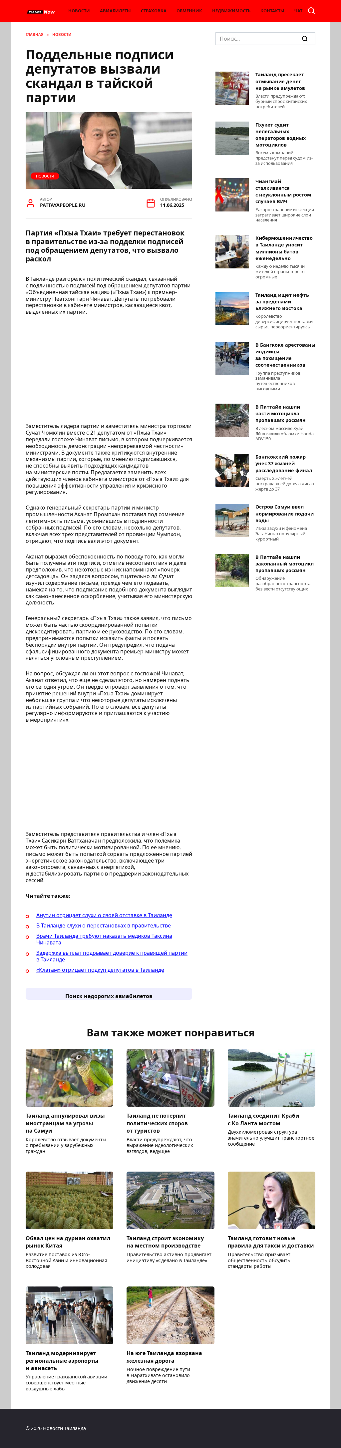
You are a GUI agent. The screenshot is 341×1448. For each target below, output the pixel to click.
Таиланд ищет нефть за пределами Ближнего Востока (282, 301)
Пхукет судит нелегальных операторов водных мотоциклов (280, 135)
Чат (298, 11)
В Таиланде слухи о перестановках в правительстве (103, 925)
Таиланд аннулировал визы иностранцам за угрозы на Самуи (65, 1123)
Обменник (189, 11)
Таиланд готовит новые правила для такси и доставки (271, 1242)
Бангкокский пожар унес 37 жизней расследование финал (283, 464)
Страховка (154, 11)
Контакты (272, 11)
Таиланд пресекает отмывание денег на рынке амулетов (280, 81)
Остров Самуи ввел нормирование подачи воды (284, 514)
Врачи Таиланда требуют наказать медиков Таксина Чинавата (104, 939)
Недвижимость (231, 11)
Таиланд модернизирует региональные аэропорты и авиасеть (62, 1360)
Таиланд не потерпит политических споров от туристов (157, 1123)
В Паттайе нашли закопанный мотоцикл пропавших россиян (284, 563)
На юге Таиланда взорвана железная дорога (164, 1356)
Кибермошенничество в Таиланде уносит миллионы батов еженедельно (284, 248)
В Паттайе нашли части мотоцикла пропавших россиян (280, 413)
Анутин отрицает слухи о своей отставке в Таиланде (104, 915)
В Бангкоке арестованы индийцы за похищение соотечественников (285, 355)
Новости (79, 11)
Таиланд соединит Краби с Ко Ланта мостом (263, 1119)
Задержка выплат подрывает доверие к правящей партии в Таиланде (111, 956)
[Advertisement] (109, 371)
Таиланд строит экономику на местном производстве (165, 1242)
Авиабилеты (115, 11)
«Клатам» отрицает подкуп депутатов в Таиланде (100, 969)
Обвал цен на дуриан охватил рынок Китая (68, 1242)
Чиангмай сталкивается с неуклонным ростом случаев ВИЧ (283, 191)
